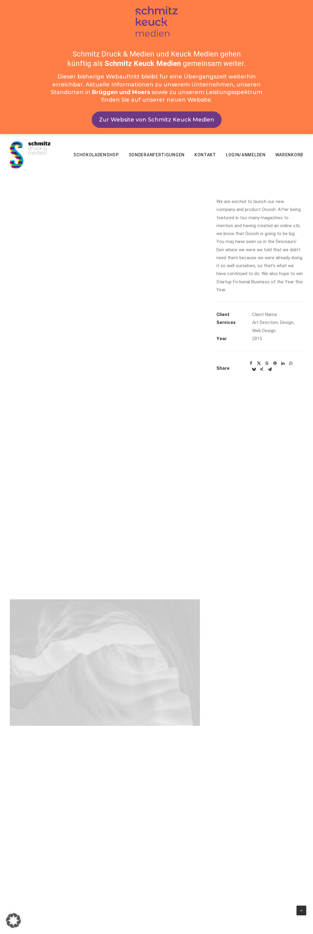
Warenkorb (289, 154)
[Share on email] (269, 369)
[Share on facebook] (251, 363)
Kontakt (205, 154)
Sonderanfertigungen (157, 154)
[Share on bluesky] (253, 369)
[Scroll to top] (301, 910)
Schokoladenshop (96, 154)
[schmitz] (30, 155)
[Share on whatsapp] (290, 363)
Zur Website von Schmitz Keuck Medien (156, 119)
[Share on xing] (261, 369)
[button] (13, 920)
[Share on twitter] (259, 363)
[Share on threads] (267, 363)
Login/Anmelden (246, 154)
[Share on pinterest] (274, 363)
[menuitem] (98, 155)
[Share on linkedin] (282, 363)
